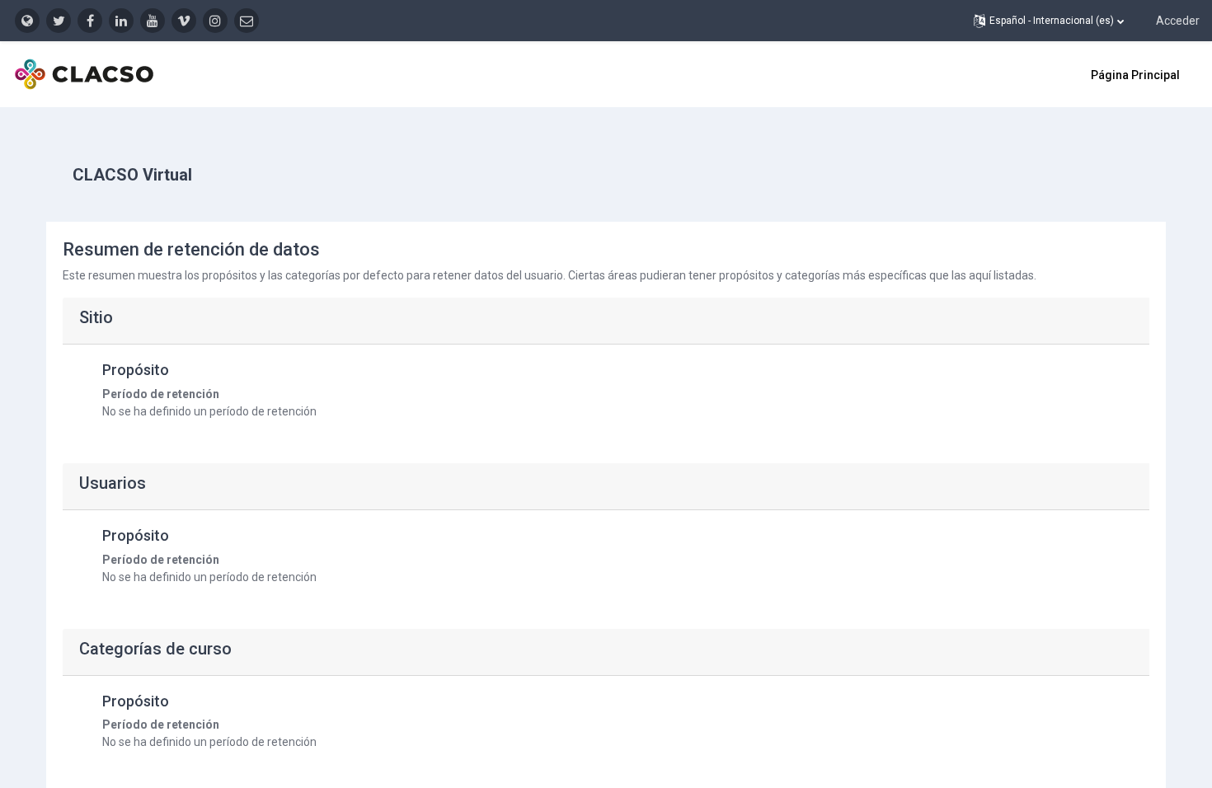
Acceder (1178, 20)
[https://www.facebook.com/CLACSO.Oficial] (90, 20)
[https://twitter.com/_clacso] (58, 20)
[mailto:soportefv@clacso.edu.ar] (246, 20)
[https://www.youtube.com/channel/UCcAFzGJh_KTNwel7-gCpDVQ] (152, 20)
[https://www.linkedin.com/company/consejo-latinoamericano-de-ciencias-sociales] (121, 20)
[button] (1049, 20)
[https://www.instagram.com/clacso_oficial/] (215, 20)
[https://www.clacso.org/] (27, 20)
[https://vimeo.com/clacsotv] (183, 20)
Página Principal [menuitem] (1135, 75)
